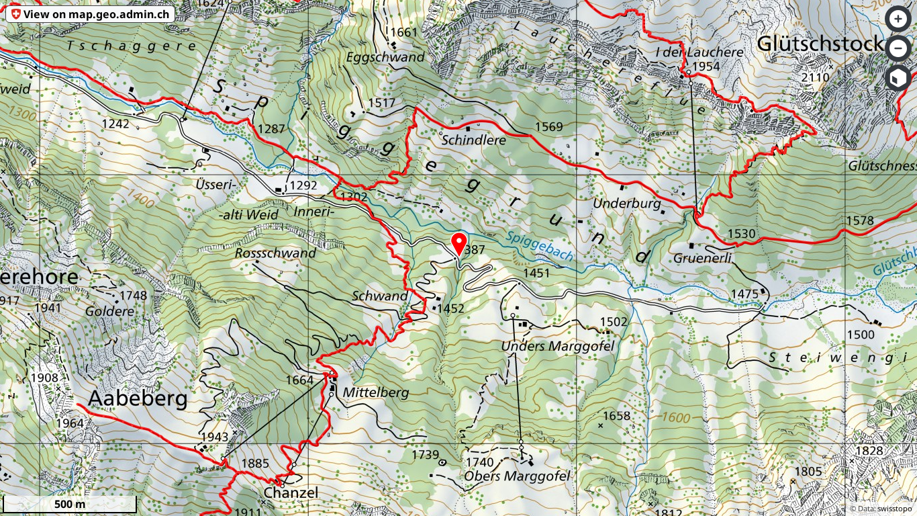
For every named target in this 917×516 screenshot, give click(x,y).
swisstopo (894, 508)
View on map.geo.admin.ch (96, 14)
